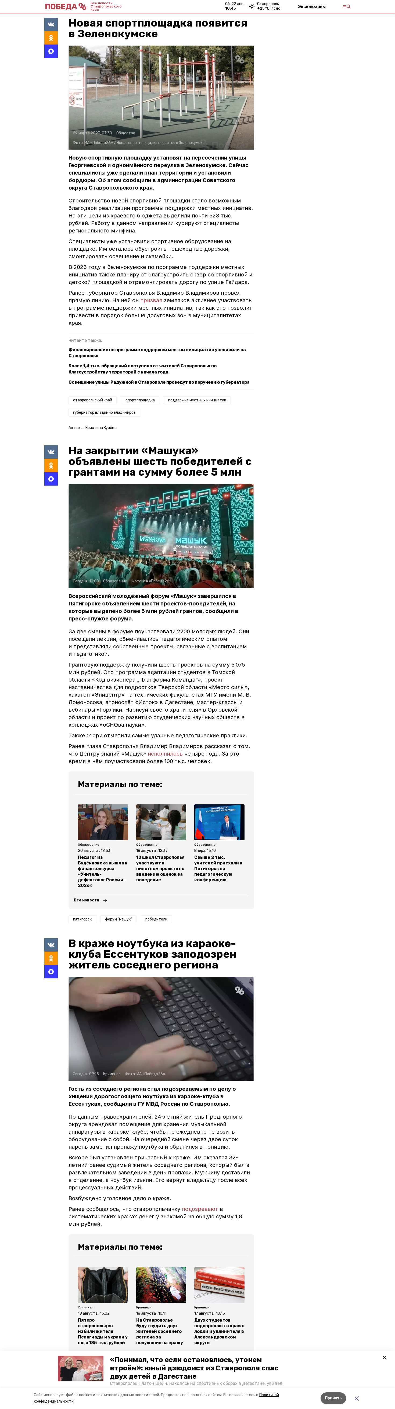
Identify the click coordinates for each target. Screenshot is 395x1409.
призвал (151, 300)
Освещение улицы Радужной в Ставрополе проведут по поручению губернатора (159, 382)
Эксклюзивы (312, 6)
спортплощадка (140, 400)
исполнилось (165, 753)
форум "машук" (118, 919)
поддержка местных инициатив (197, 400)
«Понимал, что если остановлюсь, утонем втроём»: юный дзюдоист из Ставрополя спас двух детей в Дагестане (194, 1368)
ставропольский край (92, 400)
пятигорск (82, 919)
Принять (333, 1398)
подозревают (200, 1209)
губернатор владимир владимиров (104, 412)
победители (156, 919)
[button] (80, 1368)
